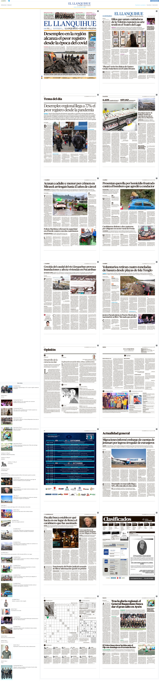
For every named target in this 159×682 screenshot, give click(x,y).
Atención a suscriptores (141, 5)
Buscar (9, 5)
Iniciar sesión (155, 5)
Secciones (4, 5)
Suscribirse (149, 5)
